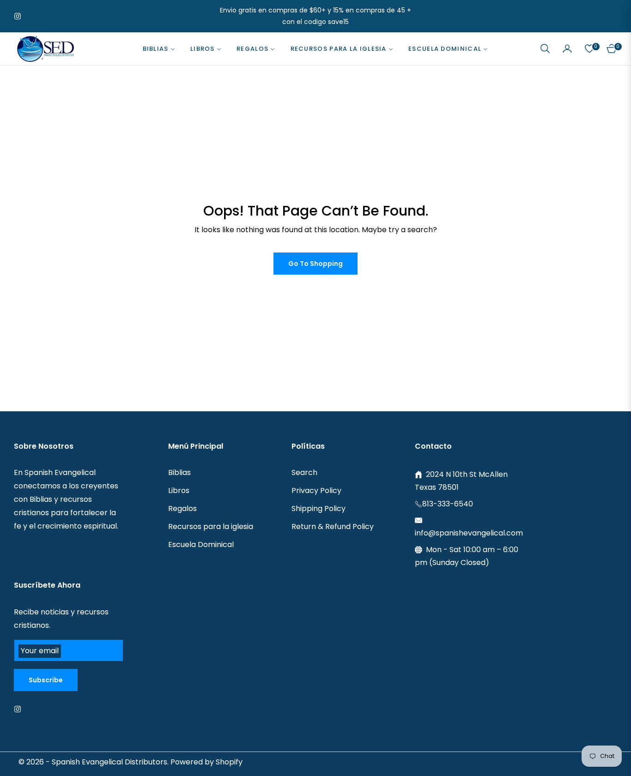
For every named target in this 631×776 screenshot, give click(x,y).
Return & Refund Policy (332, 526)
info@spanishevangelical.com (469, 533)
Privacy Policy (316, 490)
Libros (178, 490)
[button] (545, 48)
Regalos (182, 508)
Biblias (179, 472)
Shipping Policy (318, 508)
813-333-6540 (447, 504)
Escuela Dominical (201, 544)
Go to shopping (315, 263)
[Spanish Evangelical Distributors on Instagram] (20, 709)
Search (304, 472)
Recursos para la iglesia (210, 526)
